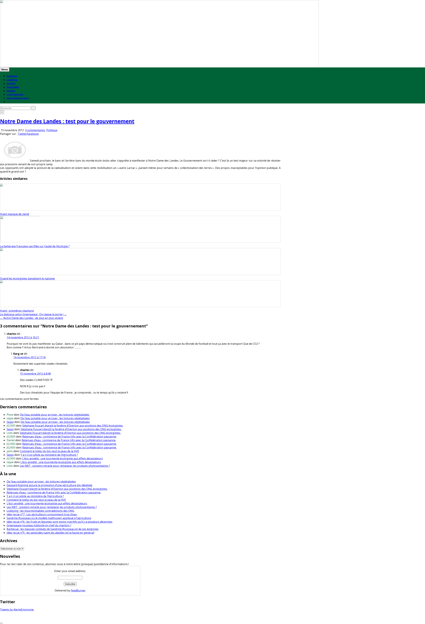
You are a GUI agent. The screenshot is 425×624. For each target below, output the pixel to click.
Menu (4, 69)
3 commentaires (35, 130)
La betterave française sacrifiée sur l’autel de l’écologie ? (35, 246)
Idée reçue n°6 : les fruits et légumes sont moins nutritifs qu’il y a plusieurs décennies (59, 522)
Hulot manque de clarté (14, 214)
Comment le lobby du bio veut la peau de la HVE (49, 451)
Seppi (10, 422)
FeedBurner (78, 590)
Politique (12, 76)
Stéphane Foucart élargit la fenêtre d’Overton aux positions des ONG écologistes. (72, 425)
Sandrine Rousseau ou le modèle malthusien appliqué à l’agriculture (49, 518)
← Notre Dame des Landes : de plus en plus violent (31, 318)
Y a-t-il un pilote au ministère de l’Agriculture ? (49, 455)
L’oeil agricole (15, 94)
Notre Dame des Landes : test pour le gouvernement (67, 121)
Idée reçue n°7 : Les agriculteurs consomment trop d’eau (42, 514)
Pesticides (13, 87)
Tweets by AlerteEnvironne (17, 609)
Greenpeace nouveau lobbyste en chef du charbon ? (39, 525)
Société (11, 83)
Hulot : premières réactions (17, 310)
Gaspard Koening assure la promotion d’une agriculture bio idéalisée (49, 485)
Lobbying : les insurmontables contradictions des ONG (40, 511)
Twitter (22, 134)
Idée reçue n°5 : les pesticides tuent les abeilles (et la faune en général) (50, 533)
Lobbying (12, 79)
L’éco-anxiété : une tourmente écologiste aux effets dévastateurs (62, 458)
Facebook (33, 134)
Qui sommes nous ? (18, 98)
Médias (11, 90)
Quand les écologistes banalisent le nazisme (27, 278)
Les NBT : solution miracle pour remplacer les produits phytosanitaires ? (65, 466)
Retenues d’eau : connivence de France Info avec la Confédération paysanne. (69, 436)
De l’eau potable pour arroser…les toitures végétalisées (54, 414)
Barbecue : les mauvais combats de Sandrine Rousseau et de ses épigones (52, 529)
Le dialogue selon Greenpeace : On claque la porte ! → (33, 314)
